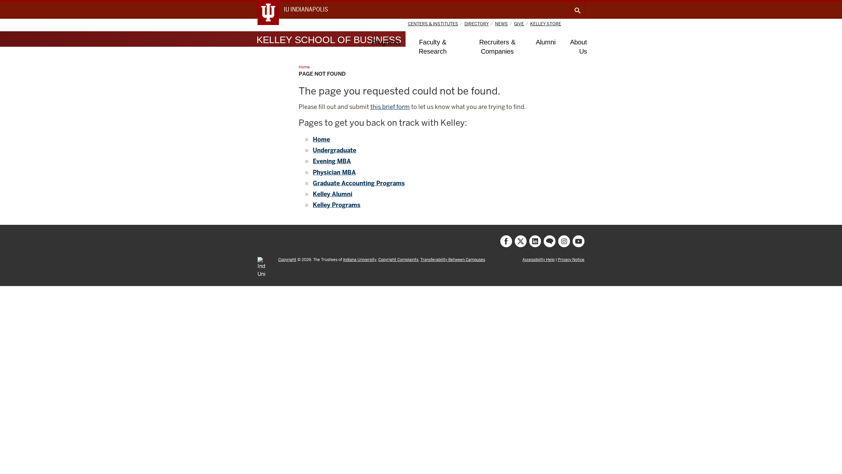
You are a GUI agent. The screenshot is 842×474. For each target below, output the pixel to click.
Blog (550, 241)
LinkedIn (535, 241)
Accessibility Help (538, 259)
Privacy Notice (571, 259)
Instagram (564, 241)
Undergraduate (334, 150)
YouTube (578, 241)
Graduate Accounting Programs (359, 183)
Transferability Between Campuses (452, 259)
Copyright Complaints (398, 259)
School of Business (329, 40)
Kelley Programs (336, 205)
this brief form (390, 107)
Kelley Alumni (332, 194)
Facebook (506, 241)
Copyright (287, 259)
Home (321, 139)
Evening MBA (332, 161)
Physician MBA (334, 172)
